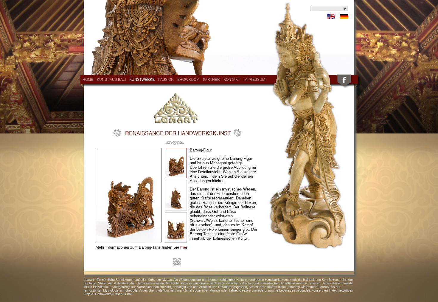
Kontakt (231, 80)
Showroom (188, 80)
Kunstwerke (142, 80)
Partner (211, 80)
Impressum (254, 80)
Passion (166, 80)
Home (88, 80)
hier (183, 247)
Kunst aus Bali (111, 80)
